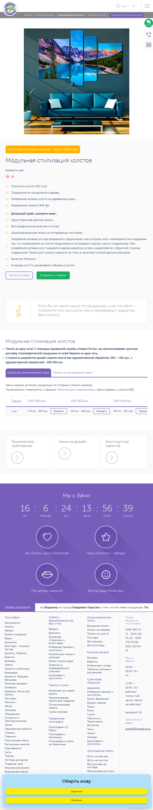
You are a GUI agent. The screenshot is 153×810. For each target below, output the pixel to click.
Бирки (8, 638)
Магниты (10, 702)
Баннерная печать (98, 625)
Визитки (10, 657)
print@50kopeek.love (137, 728)
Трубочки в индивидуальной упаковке (59, 668)
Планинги (10, 736)
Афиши (9, 630)
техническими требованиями (76, 389)
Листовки (10, 698)
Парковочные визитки (18, 728)
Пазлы (90, 706)
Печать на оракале (98, 629)
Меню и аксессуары (61, 661)
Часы (90, 729)
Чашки (91, 733)
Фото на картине (97, 756)
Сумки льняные (58, 711)
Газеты (9, 664)
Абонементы (12, 622)
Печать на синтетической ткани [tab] (28, 372)
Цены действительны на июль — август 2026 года (43, 149)
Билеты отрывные (15, 634)
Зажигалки (93, 688)
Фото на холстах (97, 760)
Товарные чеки (14, 763)
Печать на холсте (98, 633)
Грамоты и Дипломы (17, 668)
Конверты (11, 687)
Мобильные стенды (99, 665)
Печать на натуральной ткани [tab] (72, 372)
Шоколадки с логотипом (57, 677)
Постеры (92, 637)
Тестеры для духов (16, 760)
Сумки (91, 714)
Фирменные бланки (16, 771)
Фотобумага (94, 641)
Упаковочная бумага (17, 767)
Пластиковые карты (17, 740)
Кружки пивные (96, 702)
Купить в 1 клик (19, 275)
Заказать (59, 411)
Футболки (93, 725)
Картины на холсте (97, 15)
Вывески (92, 661)
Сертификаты (13, 748)
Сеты (8, 752)
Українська (76, 791)
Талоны (9, 756)
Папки (8, 724)
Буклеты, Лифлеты (16, 653)
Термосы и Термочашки (95, 720)
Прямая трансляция (17, 607)
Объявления (12, 714)
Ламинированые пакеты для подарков (62, 699)
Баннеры (92, 657)
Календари (11, 672)
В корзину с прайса (53, 275)
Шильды (92, 737)
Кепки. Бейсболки (98, 698)
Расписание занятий (17, 744)
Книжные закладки (16, 683)
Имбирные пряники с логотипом (62, 649)
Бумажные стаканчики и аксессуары (57, 640)
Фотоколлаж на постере (96, 766)
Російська (76, 800)
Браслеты (54, 633)
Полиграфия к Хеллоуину (57, 736)
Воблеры (10, 661)
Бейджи (53, 629)
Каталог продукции (44, 15)
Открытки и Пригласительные (15, 719)
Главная (28, 15)
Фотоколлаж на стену (100, 771)
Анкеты (9, 626)
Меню (8, 706)
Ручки (90, 710)
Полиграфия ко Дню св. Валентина (61, 743)
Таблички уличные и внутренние (99, 671)
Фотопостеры (95, 645)
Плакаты (10, 732)
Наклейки (10, 710)
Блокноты (11, 642)
